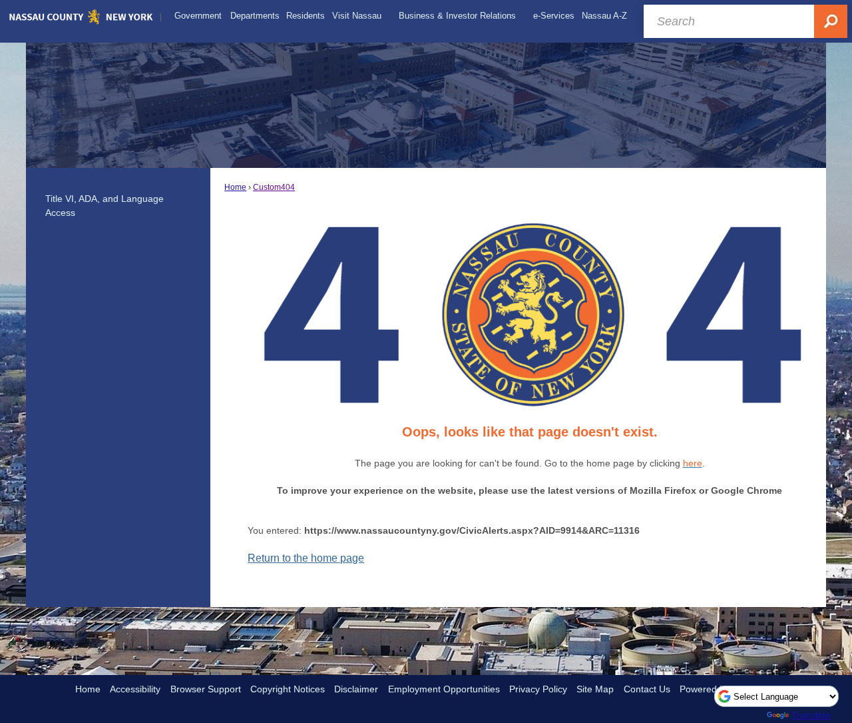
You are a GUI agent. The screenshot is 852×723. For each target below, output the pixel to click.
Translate (811, 715)
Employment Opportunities (444, 689)
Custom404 (274, 187)
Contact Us (647, 689)
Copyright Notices (287, 689)
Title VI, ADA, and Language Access (104, 206)
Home (235, 187)
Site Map (595, 689)
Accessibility (135, 689)
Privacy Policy (538, 689)
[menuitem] (198, 16)
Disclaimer (356, 689)
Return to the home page (306, 558)
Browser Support (205, 689)
